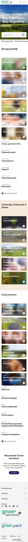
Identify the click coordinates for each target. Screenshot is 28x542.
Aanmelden (14, 472)
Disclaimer (13, 536)
